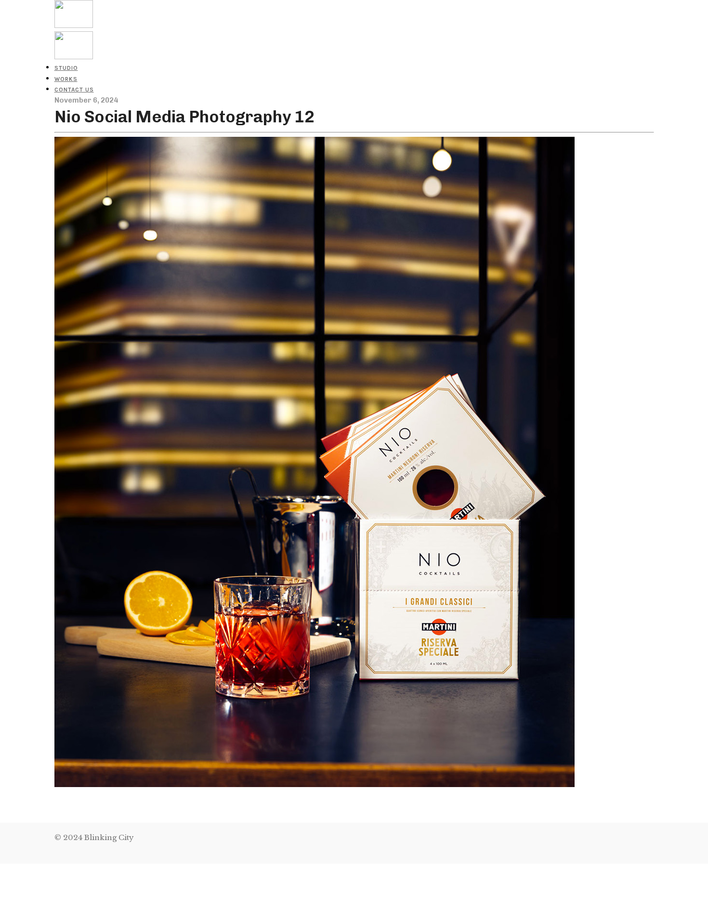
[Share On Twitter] (1, 879)
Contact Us (74, 89)
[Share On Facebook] (1, 868)
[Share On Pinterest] (1, 890)
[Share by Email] (1, 901)
